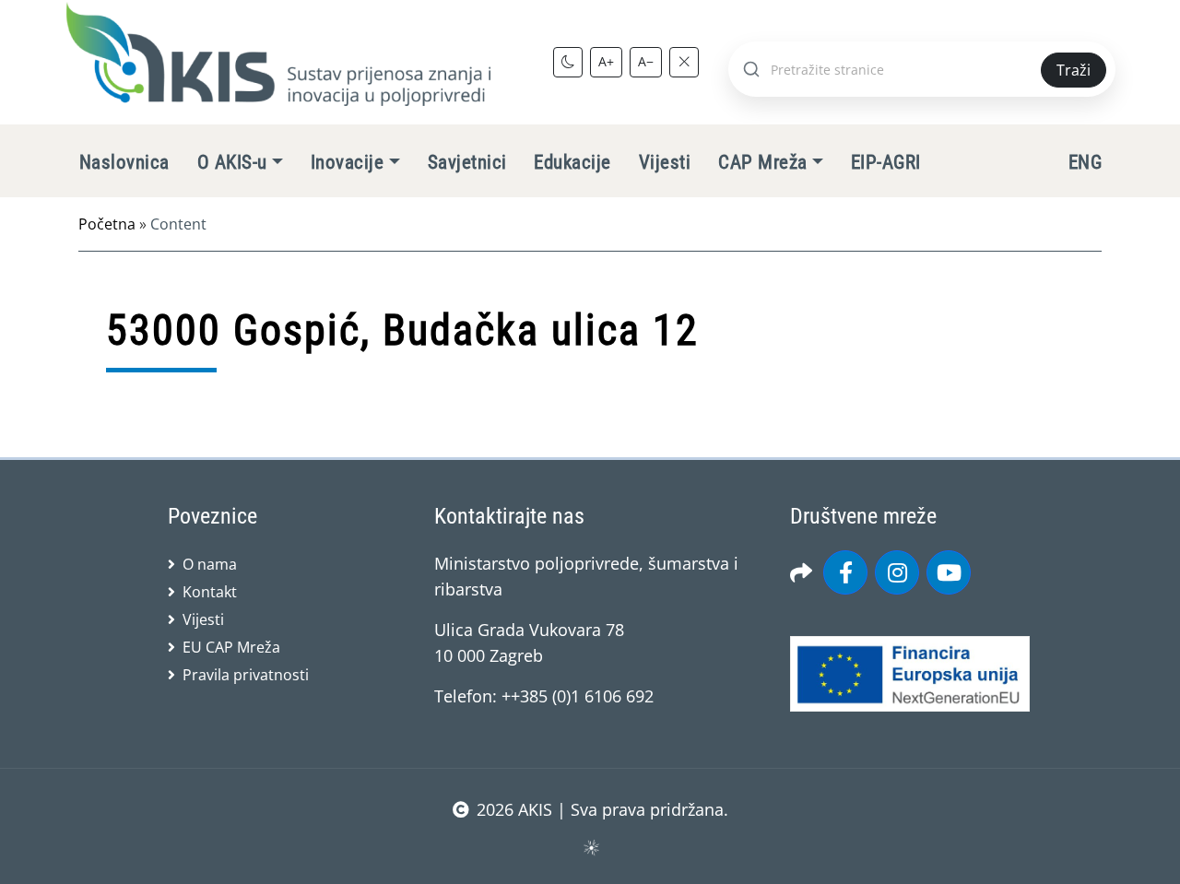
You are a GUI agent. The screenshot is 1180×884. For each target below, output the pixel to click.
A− (646, 61)
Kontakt (210, 592)
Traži (1073, 70)
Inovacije (347, 162)
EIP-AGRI (886, 162)
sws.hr (590, 846)
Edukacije (572, 162)
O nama (210, 564)
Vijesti (664, 162)
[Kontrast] (568, 62)
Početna (107, 224)
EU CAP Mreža (231, 647)
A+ (606, 61)
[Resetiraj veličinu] (684, 62)
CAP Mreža (762, 162)
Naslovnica (124, 162)
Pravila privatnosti (246, 675)
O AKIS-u (232, 162)
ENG (1085, 162)
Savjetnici (467, 162)
